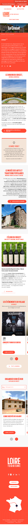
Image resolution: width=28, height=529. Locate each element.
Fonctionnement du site (10, 521)
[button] (20, 5)
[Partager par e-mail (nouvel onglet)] (10, 66)
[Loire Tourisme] (6, 14)
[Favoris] (16, 5)
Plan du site (18, 522)
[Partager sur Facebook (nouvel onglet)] (2, 66)
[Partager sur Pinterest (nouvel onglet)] (7, 66)
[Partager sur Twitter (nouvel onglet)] (4, 66)
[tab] (13, 387)
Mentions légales (6, 519)
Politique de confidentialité (18, 519)
